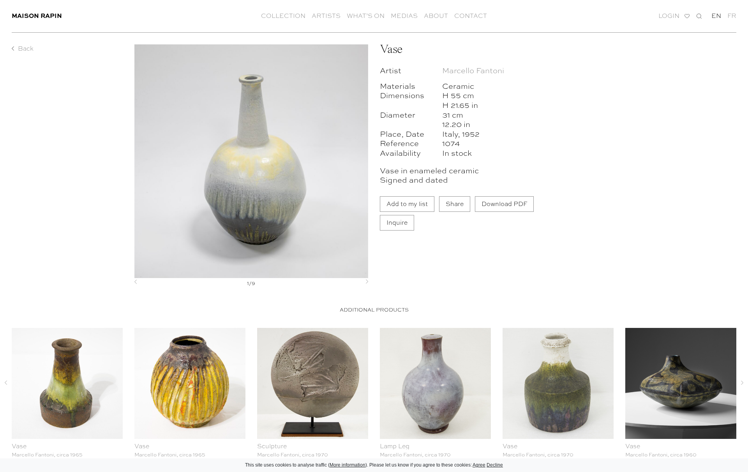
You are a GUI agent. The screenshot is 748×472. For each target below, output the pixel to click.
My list (687, 16)
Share (455, 203)
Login (668, 16)
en (716, 15)
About (436, 15)
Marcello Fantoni (473, 70)
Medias (404, 15)
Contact (470, 15)
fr (731, 15)
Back (26, 48)
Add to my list (407, 203)
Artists (326, 15)
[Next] (350, 281)
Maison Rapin (37, 15)
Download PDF (504, 203)
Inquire (397, 222)
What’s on (366, 15)
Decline (495, 465)
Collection (283, 15)
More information (347, 465)
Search (699, 16)
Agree (479, 465)
